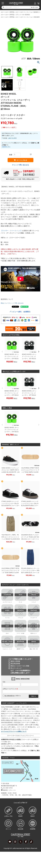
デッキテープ (34, 617)
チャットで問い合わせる (20, 165)
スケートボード (20, 12)
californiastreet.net (18, 848)
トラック (34, 602)
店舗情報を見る (6, 147)
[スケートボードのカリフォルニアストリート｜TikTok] (31, 843)
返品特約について (7, 299)
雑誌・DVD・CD (34, 649)
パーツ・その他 (20, 633)
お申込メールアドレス (10, 689)
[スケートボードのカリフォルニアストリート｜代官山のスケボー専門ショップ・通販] (16, 4)
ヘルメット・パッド (7, 649)
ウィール (29, 12)
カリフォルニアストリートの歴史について (14, 731)
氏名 (4, 682)
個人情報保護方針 (9, 695)
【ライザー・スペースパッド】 (11, 231)
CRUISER (36, 17)
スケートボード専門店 (7, 12)
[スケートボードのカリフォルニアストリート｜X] (20, 843)
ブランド (18, 14)
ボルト (7, 633)
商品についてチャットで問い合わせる (12, 303)
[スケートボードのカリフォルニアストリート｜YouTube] (10, 843)
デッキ (20, 602)
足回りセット (34, 633)
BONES (36, 12)
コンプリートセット (7, 602)
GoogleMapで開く (7, 762)
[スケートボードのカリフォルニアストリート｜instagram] (15, 843)
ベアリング (20, 617)
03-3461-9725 (8, 788)
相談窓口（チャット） (9, 790)
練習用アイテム (20, 649)
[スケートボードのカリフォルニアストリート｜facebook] (26, 843)
